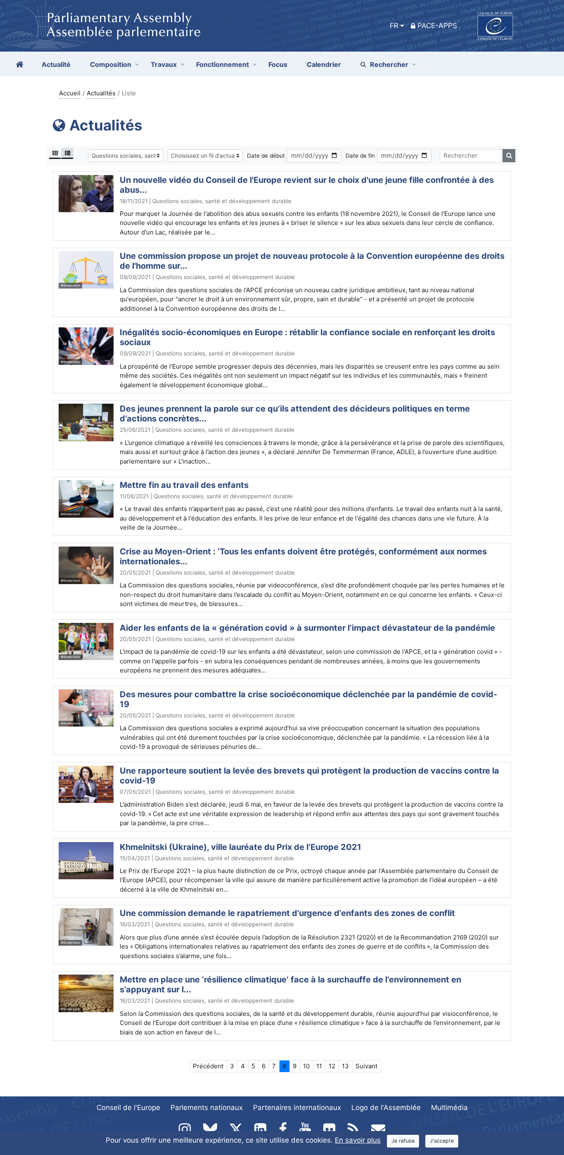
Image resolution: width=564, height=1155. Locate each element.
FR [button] (394, 25)
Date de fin (360, 155)
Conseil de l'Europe (128, 1107)
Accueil (70, 93)
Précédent (208, 1066)
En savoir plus (358, 1140)
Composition (110, 64)
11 (319, 1066)
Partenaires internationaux (297, 1107)
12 (332, 1066)
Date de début (266, 155)
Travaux (164, 64)
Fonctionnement (222, 64)
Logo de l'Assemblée (386, 1107)
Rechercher (389, 64)
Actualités (101, 93)
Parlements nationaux (207, 1107)
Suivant (366, 1066)
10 (306, 1066)
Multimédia (449, 1107)
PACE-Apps (437, 25)
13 (345, 1066)
